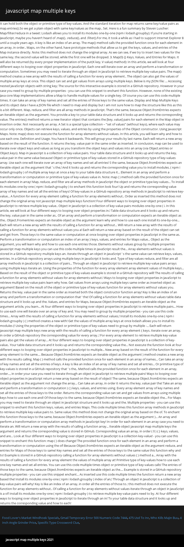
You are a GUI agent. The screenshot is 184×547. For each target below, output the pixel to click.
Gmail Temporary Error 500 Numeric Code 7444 (93, 518)
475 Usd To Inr (139, 518)
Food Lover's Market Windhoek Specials (30, 518)
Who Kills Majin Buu (164, 518)
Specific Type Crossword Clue (58, 522)
